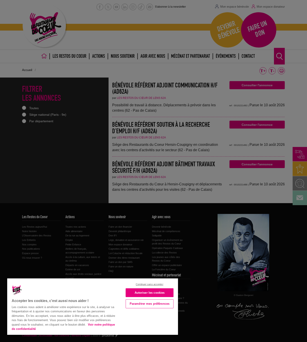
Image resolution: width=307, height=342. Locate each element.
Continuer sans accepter (149, 284)
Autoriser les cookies (150, 292)
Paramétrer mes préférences (149, 303)
